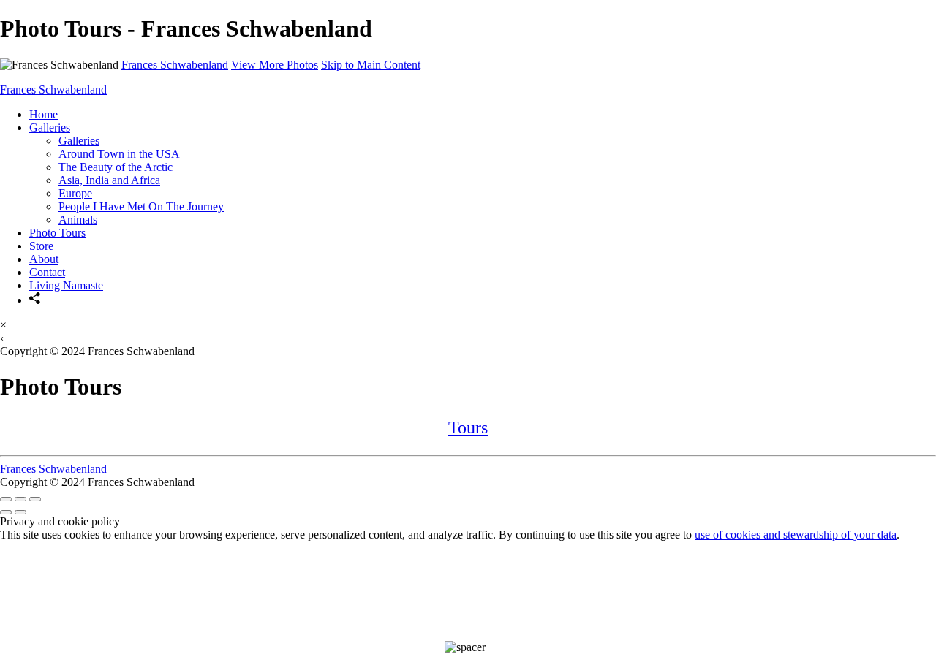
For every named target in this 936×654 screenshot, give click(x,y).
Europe (75, 193)
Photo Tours (57, 233)
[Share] (35, 300)
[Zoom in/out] (35, 499)
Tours (468, 427)
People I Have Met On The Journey (141, 206)
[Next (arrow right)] (20, 512)
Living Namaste (66, 285)
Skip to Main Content (370, 64)
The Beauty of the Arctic (115, 167)
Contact (47, 272)
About (43, 259)
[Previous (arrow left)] (6, 512)
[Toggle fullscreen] (20, 499)
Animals (77, 219)
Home (43, 114)
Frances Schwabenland (174, 64)
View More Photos (274, 64)
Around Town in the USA (119, 154)
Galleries (49, 127)
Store (41, 246)
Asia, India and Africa (109, 180)
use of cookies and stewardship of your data (796, 534)
